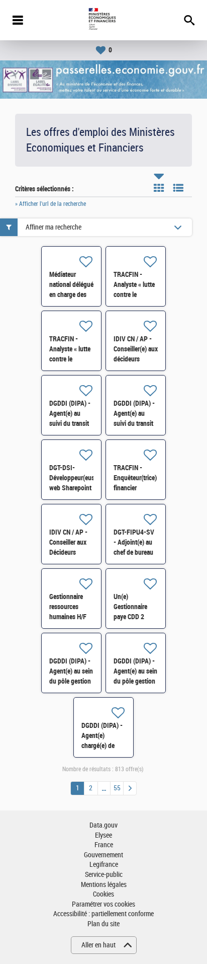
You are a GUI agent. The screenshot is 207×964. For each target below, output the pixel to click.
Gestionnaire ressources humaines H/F (67, 606)
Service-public (104, 874)
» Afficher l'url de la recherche (50, 203)
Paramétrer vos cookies (103, 904)
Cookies (103, 894)
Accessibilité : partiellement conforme (103, 914)
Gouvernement (103, 855)
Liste (178, 188)
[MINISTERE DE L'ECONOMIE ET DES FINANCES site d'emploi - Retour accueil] (103, 20)
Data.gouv (103, 825)
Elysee (103, 835)
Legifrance (103, 864)
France (103, 845)
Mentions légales (104, 884)
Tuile (159, 188)
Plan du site (103, 924)
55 (117, 788)
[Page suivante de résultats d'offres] (130, 788)
